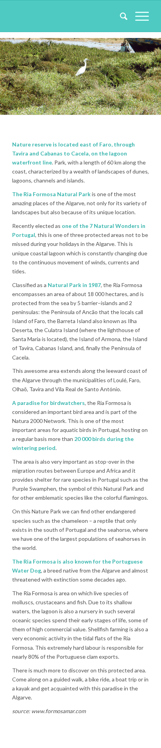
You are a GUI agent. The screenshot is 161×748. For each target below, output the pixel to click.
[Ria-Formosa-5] (152, 112)
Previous (17, 73)
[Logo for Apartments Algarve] (67, 16)
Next (143, 73)
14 (121, 105)
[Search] (119, 16)
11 (102, 105)
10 (96, 105)
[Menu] (138, 16)
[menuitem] (119, 16)
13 (115, 105)
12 (108, 105)
